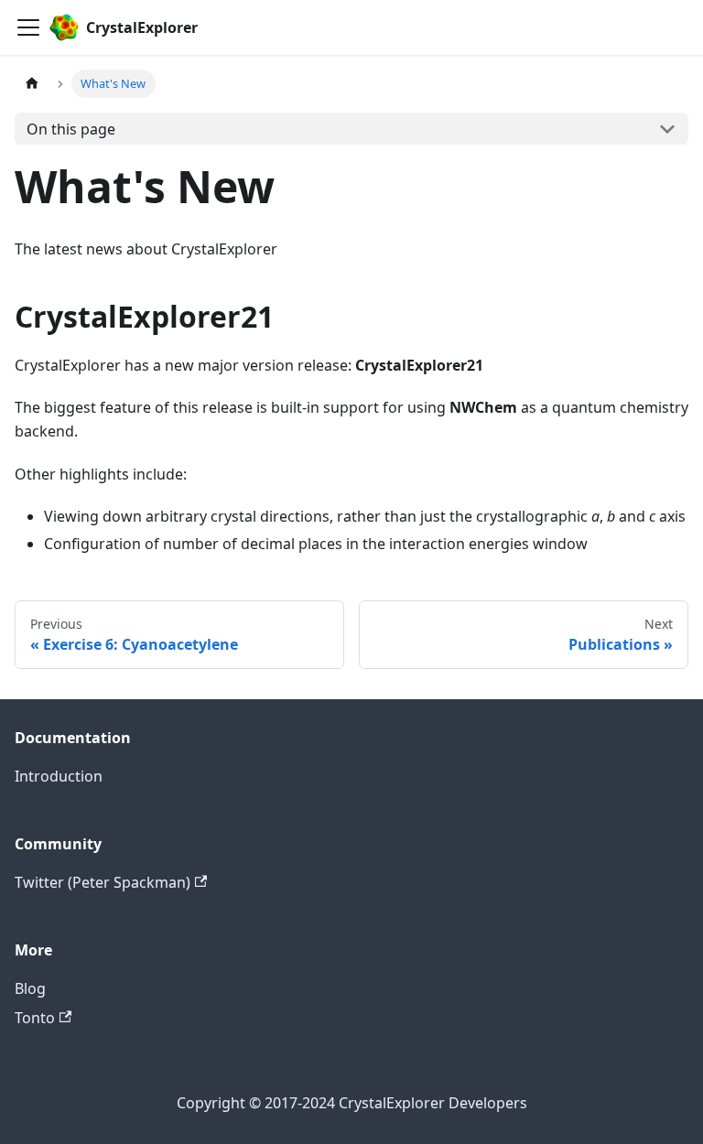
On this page (71, 129)
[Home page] (32, 84)
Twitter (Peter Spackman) (102, 882)
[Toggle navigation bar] (28, 27)
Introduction (59, 776)
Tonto (35, 1018)
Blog (30, 988)
